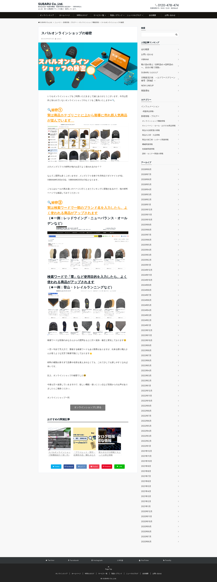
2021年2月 (146, 501)
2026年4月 (146, 189)
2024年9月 (146, 285)
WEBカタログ (82, 15)
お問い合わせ (170, 15)
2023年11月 (146, 335)
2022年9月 (146, 405)
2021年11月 (146, 456)
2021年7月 (146, 476)
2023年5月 (146, 365)
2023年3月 (146, 375)
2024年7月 (146, 295)
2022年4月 (146, 431)
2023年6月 (146, 360)
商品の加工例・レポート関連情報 (155, 139)
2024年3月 (146, 315)
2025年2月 (146, 260)
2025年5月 (146, 244)
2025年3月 (146, 255)
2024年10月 (146, 280)
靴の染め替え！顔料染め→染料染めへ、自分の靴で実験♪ (157, 66)
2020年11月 (146, 516)
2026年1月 (146, 204)
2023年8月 (146, 350)
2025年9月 (146, 224)
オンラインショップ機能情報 (153, 121)
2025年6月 (146, 239)
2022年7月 (146, 415)
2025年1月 (146, 265)
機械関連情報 (147, 144)
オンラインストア (47, 15)
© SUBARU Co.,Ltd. (109, 578)
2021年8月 (146, 471)
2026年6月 (146, 179)
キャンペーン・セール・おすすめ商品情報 (159, 125)
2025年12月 (146, 209)
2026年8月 (146, 169)
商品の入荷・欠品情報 (151, 135)
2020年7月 (146, 536)
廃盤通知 (145, 90)
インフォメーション (150, 106)
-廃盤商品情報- (148, 111)
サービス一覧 (99, 15)
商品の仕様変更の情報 (151, 130)
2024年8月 (146, 290)
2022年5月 (146, 426)
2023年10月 (146, 340)
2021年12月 (146, 451)
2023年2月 (146, 380)
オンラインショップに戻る (87, 407)
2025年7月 (146, 234)
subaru (59, 39)
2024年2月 (146, 320)
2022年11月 (146, 395)
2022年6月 (146, 421)
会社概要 (152, 15)
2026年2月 (146, 199)
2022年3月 (146, 436)
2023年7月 (146, 355)
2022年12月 (146, 390)
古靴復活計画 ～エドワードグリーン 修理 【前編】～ (158, 79)
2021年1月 (146, 506)
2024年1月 (146, 325)
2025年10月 (146, 219)
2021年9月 (146, 466)
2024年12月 (146, 270)
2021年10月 (146, 461)
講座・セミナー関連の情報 (152, 153)
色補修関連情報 (148, 149)
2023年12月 (146, 330)
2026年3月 (146, 194)
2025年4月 (146, 249)
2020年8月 (146, 531)
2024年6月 (146, 300)
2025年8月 (146, 229)
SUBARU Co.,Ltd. (50, 4)
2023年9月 (146, 345)
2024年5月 (146, 305)
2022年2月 (146, 441)
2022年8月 (146, 410)
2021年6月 (146, 481)
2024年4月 (146, 310)
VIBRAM (145, 59)
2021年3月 (146, 496)
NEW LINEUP (147, 85)
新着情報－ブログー (150, 116)
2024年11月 (146, 275)
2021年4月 (146, 491)
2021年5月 (146, 486)
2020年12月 (146, 511)
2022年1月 (146, 446)
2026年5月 (146, 184)
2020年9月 (146, 526)
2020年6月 (146, 541)
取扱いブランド (116, 15)
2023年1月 (146, 385)
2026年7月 (146, 174)
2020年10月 (146, 521)
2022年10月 (146, 400)
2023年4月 (146, 370)
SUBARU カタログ (149, 72)
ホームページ (64, 15)
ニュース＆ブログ (134, 15)
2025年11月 (146, 214)
